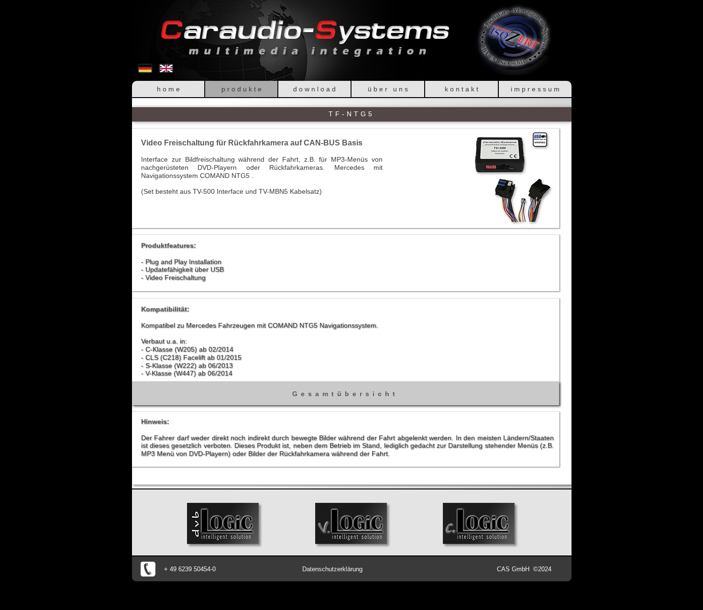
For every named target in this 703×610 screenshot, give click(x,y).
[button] (513, 178)
